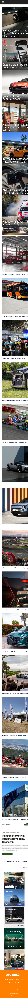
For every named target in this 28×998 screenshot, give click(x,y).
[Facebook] (9, 982)
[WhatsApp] (18, 982)
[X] (15, 982)
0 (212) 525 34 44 (14, 995)
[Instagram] (12, 982)
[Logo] (14, 975)
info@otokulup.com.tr (14, 993)
